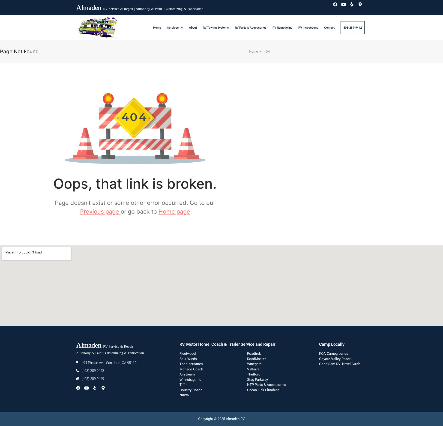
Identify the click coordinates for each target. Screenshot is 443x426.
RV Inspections (308, 27)
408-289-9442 (352, 27)
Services (173, 27)
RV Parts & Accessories (250, 27)
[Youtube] (345, 6)
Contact (329, 27)
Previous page (100, 211)
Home (157, 27)
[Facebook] (337, 6)
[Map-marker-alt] (362, 6)
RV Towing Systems (216, 27)
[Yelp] (354, 6)
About (193, 27)
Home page (174, 211)
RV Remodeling (282, 27)
